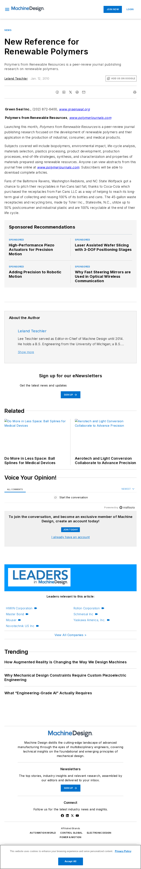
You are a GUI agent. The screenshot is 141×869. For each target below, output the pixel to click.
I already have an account (70, 537)
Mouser (11, 620)
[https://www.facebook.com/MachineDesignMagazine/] (62, 815)
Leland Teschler (16, 78)
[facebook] (57, 92)
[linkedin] (64, 92)
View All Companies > (70, 635)
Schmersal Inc (83, 614)
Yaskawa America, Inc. (89, 620)
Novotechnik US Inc (20, 626)
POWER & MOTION (70, 837)
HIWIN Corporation (19, 608)
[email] (84, 92)
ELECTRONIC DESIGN (99, 832)
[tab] (15, 489)
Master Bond (15, 614)
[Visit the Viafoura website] (127, 507)
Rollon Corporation (86, 608)
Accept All (70, 861)
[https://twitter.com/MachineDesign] (72, 815)
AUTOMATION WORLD (43, 832)
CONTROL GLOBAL (71, 832)
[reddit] (77, 92)
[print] (135, 92)
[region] (70, 498)
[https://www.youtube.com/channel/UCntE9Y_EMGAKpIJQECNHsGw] (77, 815)
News (7, 30)
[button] (7, 9)
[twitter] (70, 92)
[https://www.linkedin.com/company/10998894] (67, 815)
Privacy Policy (123, 851)
